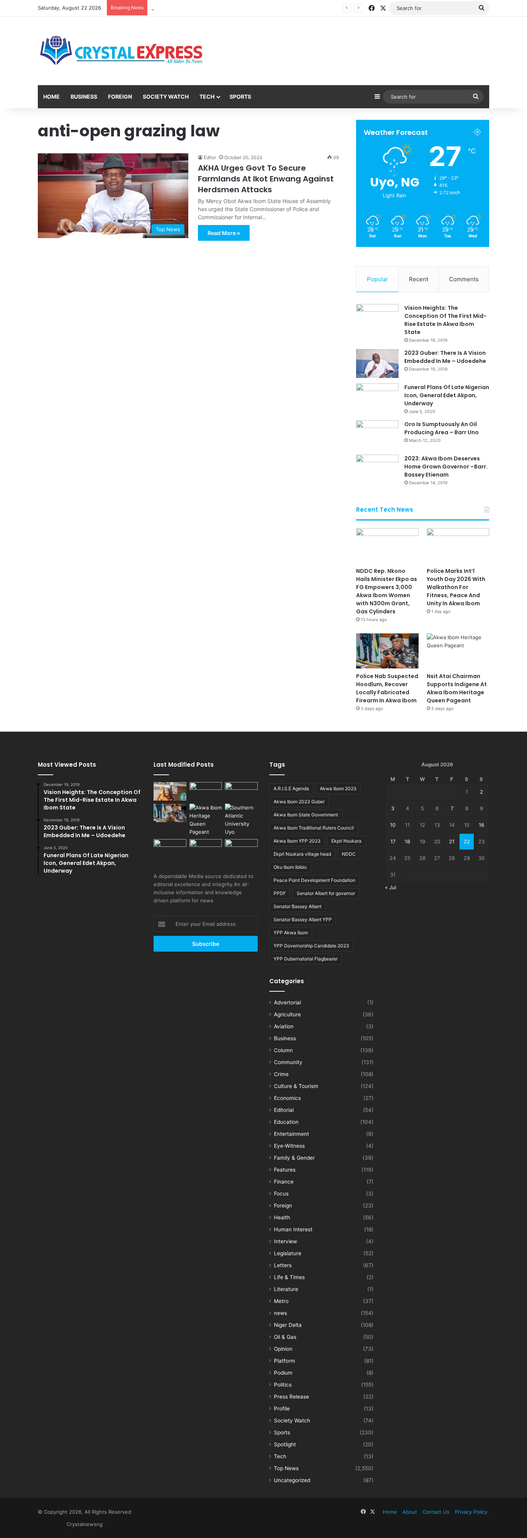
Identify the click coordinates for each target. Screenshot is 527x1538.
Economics (287, 1098)
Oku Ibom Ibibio (290, 867)
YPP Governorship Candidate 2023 (311, 946)
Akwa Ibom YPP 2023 (297, 841)
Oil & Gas (285, 1337)
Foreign (120, 96)
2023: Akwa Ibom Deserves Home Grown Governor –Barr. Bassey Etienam (446, 467)
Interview (285, 1241)
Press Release (291, 1397)
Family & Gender (294, 1158)
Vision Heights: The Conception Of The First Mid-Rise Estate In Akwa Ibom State (445, 320)
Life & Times (289, 1277)
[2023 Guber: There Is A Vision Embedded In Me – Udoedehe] (377, 363)
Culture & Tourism (296, 1086)
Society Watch (166, 96)
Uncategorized (292, 1480)
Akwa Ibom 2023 (338, 788)
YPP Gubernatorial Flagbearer (306, 959)
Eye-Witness (289, 1146)
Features (285, 1170)
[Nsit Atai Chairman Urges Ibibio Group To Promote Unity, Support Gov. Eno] (205, 848)
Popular (377, 279)
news (280, 1313)
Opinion (283, 1349)
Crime (281, 1074)
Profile (282, 1408)
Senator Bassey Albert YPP (303, 919)
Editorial (284, 1110)
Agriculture (287, 1014)
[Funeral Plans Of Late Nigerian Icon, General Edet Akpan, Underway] (377, 397)
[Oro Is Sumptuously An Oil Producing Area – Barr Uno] (377, 434)
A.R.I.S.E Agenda (291, 788)
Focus (281, 1193)
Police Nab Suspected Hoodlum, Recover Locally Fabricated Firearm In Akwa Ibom (387, 688)
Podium (283, 1373)
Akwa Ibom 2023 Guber (299, 801)
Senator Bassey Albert (297, 906)
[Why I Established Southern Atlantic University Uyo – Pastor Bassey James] (241, 820)
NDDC (349, 854)
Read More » (224, 233)
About (409, 1512)
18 (407, 841)
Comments (464, 279)
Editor (210, 157)
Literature (286, 1289)
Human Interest (293, 1229)
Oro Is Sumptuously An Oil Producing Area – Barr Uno (441, 428)
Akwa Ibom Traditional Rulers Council (314, 828)
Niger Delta (288, 1325)
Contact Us (435, 1512)
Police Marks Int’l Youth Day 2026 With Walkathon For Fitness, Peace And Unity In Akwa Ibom (263, 8)
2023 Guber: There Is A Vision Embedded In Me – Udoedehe (445, 357)
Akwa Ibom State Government (306, 815)
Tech (207, 96)
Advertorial (287, 1002)
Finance (284, 1182)
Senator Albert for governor (326, 893)
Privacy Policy (471, 1512)
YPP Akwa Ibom (291, 932)
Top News (286, 1468)
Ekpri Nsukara (346, 841)
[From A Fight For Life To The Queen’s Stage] (170, 791)
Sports (240, 96)
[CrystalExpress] (122, 51)
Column (283, 1050)
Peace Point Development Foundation (314, 880)
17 (392, 841)
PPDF (280, 893)
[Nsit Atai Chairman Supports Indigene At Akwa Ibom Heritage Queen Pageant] (458, 650)
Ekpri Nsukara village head (302, 854)
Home (51, 96)
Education (286, 1122)
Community (288, 1062)
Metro (281, 1301)
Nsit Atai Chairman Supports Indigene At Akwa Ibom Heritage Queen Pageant (457, 688)
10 (392, 825)
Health (282, 1217)
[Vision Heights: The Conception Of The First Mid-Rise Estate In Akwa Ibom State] (377, 318)
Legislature (287, 1253)
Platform (284, 1361)
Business (84, 96)
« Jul (390, 887)
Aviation (284, 1026)
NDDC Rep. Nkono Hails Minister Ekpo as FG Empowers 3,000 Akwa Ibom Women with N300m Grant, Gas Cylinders (386, 591)
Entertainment (291, 1134)
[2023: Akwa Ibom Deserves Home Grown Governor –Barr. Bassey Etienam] (377, 469)
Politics (283, 1385)
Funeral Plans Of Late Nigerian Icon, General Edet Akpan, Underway (446, 395)
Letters (283, 1265)
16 (481, 825)
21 (451, 841)
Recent (418, 279)
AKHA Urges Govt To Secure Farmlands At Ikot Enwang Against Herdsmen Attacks (266, 179)
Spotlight (285, 1444)
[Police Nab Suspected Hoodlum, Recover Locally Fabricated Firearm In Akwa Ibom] (387, 650)
